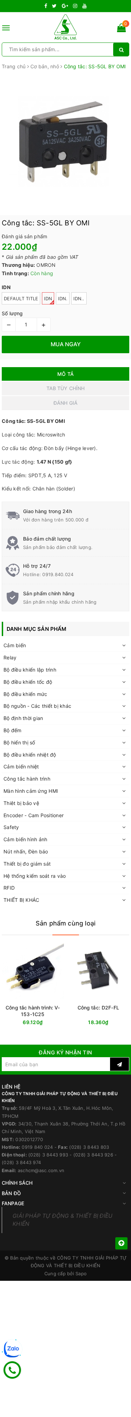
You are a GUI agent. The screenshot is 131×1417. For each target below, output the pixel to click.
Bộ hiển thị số (19, 742)
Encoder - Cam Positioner (33, 815)
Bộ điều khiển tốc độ (27, 682)
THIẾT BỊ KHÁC (21, 900)
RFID (9, 888)
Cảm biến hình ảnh (25, 839)
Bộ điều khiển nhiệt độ (29, 755)
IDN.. (78, 298)
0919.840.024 (57, 574)
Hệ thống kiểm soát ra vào (34, 876)
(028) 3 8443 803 (89, 1147)
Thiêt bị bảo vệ (21, 803)
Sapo (81, 1273)
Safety (11, 827)
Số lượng (12, 313)
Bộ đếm (12, 730)
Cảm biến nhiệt (21, 766)
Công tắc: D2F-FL (98, 1008)
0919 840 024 (37, 1147)
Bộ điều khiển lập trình (29, 670)
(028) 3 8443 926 (93, 1154)
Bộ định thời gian (23, 718)
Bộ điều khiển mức (25, 694)
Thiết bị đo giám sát (27, 864)
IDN (48, 298)
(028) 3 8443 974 (21, 1162)
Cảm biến (14, 645)
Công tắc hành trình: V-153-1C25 (33, 1011)
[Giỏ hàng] (121, 29)
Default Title (21, 298)
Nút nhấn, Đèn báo (25, 851)
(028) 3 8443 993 (48, 1154)
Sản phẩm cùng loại (65, 923)
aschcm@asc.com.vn (41, 1170)
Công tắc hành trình (26, 779)
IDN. (62, 298)
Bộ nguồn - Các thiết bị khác (37, 706)
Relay (9, 657)
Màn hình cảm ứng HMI (30, 791)
